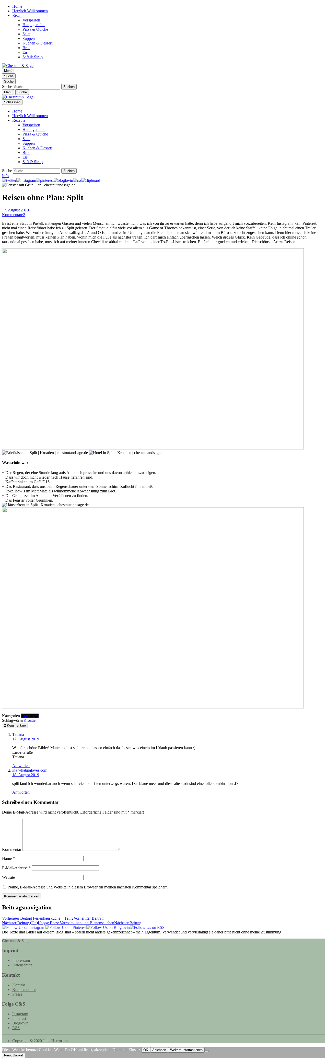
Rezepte (18, 15)
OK (145, 1050)
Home (17, 6)
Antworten (21, 765)
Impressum (21, 960)
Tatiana (18, 734)
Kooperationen (24, 989)
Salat (26, 34)
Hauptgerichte (33, 24)
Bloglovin (20, 1023)
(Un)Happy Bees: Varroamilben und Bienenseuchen (71, 923)
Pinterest (19, 1018)
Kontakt (18, 985)
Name (8, 858)
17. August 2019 (15, 210)
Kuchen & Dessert (37, 43)
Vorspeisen (31, 20)
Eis (25, 52)
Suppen (28, 38)
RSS (16, 1027)
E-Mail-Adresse (16, 868)
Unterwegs (30, 716)
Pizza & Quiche (35, 29)
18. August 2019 (25, 775)
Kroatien (31, 720)
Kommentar (11, 849)
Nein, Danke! (13, 1055)
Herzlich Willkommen (30, 11)
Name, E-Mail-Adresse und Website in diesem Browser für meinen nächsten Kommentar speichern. (88, 887)
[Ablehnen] (207, 1051)
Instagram (20, 1014)
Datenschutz (22, 965)
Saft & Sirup (32, 57)
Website (8, 877)
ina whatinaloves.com (29, 770)
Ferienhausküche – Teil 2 (52, 918)
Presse (17, 994)
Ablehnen (159, 1050)
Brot (26, 48)
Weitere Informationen (186, 1050)
